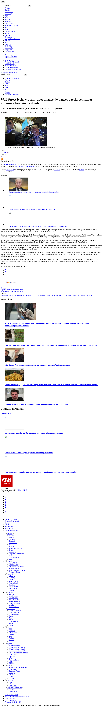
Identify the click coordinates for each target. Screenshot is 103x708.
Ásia (10, 618)
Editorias (9, 534)
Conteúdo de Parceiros (12, 408)
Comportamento (10, 31)
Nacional (8, 14)
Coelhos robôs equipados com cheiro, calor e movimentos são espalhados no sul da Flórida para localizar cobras (51, 345)
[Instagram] (5, 504)
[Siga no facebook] (5, 272)
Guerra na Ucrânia (15, 610)
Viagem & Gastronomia (12, 39)
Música (11, 636)
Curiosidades (13, 686)
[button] (51, 131)
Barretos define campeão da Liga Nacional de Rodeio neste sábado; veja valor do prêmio (41, 472)
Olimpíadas (12, 654)
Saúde (7, 33)
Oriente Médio (13, 621)
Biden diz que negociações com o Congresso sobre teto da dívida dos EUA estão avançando (38, 226)
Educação (8, 44)
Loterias (11, 605)
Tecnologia (8, 37)
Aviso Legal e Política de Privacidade (17, 696)
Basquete (12, 656)
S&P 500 (57, 170)
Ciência (7, 35)
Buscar (7, 6)
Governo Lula (13, 565)
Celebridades (13, 632)
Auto (6, 42)
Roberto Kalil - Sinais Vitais (18, 667)
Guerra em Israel (14, 612)
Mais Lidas (6, 299)
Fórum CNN (9, 48)
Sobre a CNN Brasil (11, 695)
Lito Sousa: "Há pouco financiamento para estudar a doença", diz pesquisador (37, 365)
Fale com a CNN (10, 65)
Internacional (9, 12)
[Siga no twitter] (5, 270)
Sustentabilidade (14, 607)
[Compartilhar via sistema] (1, 157)
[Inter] (6, 496)
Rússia (11, 623)
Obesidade (12, 678)
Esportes (7, 19)
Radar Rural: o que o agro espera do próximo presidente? (29, 453)
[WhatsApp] (5, 512)
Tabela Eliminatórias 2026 (17, 651)
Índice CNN (13, 563)
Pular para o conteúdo (12, 78)
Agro (6, 16)
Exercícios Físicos (14, 671)
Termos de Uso (9, 64)
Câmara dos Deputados (16, 566)
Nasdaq (81, 170)
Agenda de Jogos (14, 645)
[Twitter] (5, 498)
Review (7, 40)
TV (10, 641)
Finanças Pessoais (14, 603)
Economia (8, 21)
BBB (10, 629)
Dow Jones (10, 170)
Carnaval (12, 631)
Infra (6, 17)
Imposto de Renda (14, 601)
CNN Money (9, 23)
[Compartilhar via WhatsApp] (6, 153)
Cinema (11, 634)
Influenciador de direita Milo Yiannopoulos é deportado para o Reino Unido (36, 404)
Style (6, 29)
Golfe (10, 662)
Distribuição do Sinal (11, 67)
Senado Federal (14, 568)
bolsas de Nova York (9, 164)
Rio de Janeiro (13, 587)
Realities (11, 638)
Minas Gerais (13, 588)
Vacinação (12, 673)
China (11, 625)
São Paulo (12, 585)
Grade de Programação (12, 521)
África (11, 620)
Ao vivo (7, 80)
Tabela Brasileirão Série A (17, 647)
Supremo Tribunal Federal (17, 570)
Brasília (11, 590)
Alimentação (13, 669)
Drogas (11, 676)
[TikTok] (5, 510)
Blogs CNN (8, 50)
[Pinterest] (5, 508)
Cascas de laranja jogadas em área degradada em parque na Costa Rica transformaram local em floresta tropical (51, 385)
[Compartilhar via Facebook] (1, 153)
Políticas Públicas (14, 572)
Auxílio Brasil (13, 583)
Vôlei (10, 658)
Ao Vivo (11, 535)
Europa (11, 616)
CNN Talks (8, 46)
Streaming (12, 640)
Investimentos (13, 596)
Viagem (11, 689)
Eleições (7, 10)
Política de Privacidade (12, 62)
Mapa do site (9, 528)
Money (7, 84)
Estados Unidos (14, 614)
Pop (6, 27)
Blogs (7, 523)
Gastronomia (13, 691)
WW (6, 85)
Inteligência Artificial (11, 25)
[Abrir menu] (3, 2)
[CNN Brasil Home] (9, 72)
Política (7, 8)
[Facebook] (5, 500)
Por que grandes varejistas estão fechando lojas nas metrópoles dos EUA (32, 209)
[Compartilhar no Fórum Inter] (2, 159)
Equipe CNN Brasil (11, 57)
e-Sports (11, 663)
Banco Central (13, 598)
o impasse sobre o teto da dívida (24, 166)
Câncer (11, 674)
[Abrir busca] (29, 6)
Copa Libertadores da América (18, 653)
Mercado (11, 594)
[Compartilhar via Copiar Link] (8, 153)
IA (6, 91)
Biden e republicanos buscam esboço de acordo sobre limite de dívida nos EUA (34, 192)
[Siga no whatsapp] (5, 274)
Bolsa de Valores (14, 599)
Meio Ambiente (14, 581)
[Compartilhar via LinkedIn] (5, 153)
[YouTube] (5, 502)
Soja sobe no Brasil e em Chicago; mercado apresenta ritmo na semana (34, 433)
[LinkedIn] (5, 506)
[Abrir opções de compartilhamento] (4, 155)
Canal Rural (6, 413)
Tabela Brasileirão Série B (17, 649)
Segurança (12, 577)
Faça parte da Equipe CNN (13, 69)
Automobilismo (14, 660)
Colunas (7, 525)
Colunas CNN (9, 51)
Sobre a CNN (9, 60)
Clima (11, 579)
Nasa (10, 682)
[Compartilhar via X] (3, 153)
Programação (9, 55)
